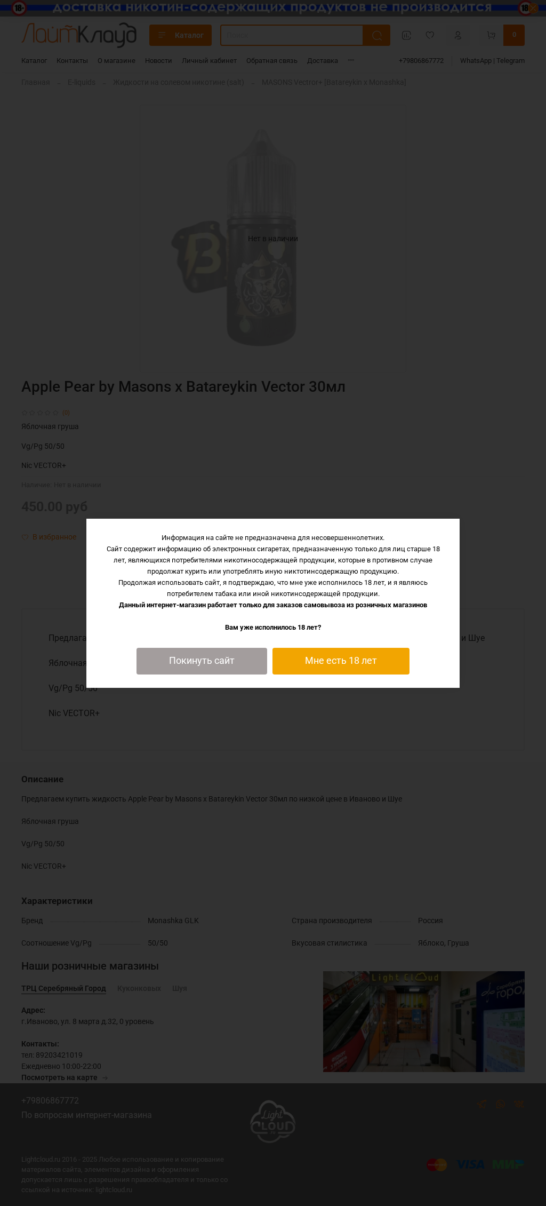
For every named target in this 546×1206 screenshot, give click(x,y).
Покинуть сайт (202, 660)
